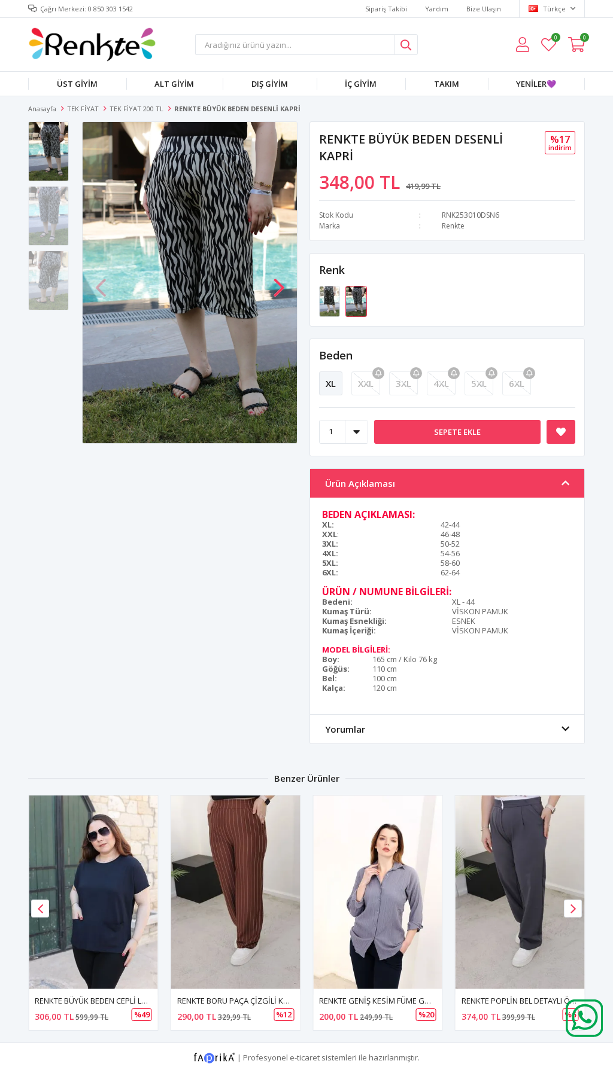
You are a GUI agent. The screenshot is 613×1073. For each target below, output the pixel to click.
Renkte (453, 226)
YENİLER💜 (536, 83)
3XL (403, 383)
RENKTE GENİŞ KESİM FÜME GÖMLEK (384, 1000)
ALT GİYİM (174, 83)
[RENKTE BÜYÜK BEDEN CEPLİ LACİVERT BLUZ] (93, 892)
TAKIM (446, 83)
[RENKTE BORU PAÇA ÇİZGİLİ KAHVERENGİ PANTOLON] (236, 892)
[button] (279, 282)
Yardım (436, 8)
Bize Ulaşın (483, 8)
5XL (479, 383)
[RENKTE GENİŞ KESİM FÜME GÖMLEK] (377, 892)
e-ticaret (305, 1057)
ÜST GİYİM (77, 83)
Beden (336, 355)
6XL (516, 383)
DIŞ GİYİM (269, 83)
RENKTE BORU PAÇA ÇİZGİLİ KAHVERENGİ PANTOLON (272, 1000)
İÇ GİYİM (361, 83)
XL (331, 383)
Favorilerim (555, 39)
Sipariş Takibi (386, 8)
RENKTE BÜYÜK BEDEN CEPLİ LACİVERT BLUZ (113, 1000)
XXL (366, 383)
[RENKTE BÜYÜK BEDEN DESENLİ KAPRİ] (330, 300)
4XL (441, 383)
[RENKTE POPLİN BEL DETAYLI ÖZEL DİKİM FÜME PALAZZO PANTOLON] (520, 892)
